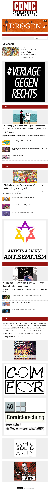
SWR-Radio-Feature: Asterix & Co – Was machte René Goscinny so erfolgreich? (22, 186)
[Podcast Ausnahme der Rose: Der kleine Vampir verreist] (6, 200)
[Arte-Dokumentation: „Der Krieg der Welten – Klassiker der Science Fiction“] (6, 298)
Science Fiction (30, 333)
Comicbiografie (42, 323)
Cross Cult (12, 325)
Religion (3, 333)
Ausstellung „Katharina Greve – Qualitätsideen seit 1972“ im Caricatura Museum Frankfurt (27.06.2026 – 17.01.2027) (24, 128)
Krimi (43, 328)
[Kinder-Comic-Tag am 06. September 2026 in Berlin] (6, 144)
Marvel (16, 330)
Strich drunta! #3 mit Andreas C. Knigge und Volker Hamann (24, 205)
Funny (46, 325)
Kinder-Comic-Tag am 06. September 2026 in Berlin (22, 141)
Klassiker (38, 328)
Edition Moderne (28, 325)
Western (23, 336)
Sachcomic (15, 333)
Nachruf (22, 330)
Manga (13, 330)
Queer (45, 330)
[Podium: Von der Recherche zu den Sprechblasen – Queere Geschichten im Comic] (25, 280)
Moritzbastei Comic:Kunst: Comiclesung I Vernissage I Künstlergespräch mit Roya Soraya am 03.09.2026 (29, 148)
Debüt (20, 325)
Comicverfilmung (6, 325)
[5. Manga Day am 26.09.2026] (6, 158)
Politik (40, 331)
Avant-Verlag (18, 323)
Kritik (22, 47)
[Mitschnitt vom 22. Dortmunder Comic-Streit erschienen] (6, 312)
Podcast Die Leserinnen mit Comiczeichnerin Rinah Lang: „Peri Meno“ (25, 212)
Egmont (34, 325)
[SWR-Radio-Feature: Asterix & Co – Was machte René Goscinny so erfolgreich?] (25, 182)
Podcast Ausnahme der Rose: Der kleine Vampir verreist (23, 197)
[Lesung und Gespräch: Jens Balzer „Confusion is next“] (6, 305)
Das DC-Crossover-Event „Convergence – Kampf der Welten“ (32, 51)
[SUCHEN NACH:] (40, 38)
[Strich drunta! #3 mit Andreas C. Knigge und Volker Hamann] (6, 207)
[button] (24, 25)
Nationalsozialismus (28, 330)
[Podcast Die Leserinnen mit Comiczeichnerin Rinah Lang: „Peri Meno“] (6, 215)
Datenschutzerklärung (28, 488)
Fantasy (38, 325)
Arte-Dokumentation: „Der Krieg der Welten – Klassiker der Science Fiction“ (27, 295)
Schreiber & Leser (21, 333)
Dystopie (23, 325)
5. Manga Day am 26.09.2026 (17, 155)
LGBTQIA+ (4, 330)
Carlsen (29, 323)
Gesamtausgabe (6, 328)
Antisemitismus (5, 323)
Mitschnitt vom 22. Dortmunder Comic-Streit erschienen (23, 309)
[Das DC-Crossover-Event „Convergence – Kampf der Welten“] (10, 55)
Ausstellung (11, 323)
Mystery (19, 330)
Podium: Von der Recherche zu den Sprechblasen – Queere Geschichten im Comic (24, 284)
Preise (43, 330)
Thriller (18, 336)
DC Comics (17, 325)
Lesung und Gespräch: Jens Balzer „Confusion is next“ (22, 302)
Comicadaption (35, 323)
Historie (24, 328)
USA (20, 336)
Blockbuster (25, 323)
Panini (35, 331)
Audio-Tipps (6, 166)
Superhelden (12, 337)
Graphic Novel (17, 328)
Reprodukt (8, 333)
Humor (33, 328)
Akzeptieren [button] (19, 488)
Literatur (8, 330)
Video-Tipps (6, 264)
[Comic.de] (24, 8)
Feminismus (42, 325)
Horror (29, 328)
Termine (5, 106)
